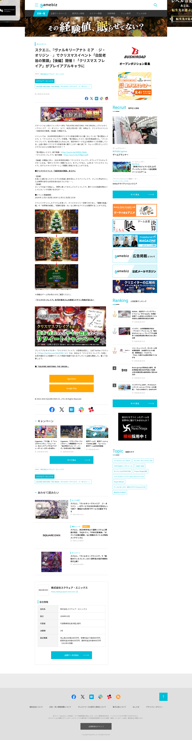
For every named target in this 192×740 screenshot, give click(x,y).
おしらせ (136, 707)
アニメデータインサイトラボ (143, 461)
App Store (71, 378)
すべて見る (71, 460)
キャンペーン (41, 44)
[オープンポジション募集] (135, 56)
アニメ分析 (141, 13)
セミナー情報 (96, 13)
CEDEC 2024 (140, 466)
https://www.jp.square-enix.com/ (63, 592)
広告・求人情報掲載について (60, 707)
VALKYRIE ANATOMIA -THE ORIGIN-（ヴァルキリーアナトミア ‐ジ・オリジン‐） (63, 86)
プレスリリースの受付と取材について (92, 707)
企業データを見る (71, 655)
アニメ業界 (126, 13)
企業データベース (59, 13)
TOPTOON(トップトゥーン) (123, 466)
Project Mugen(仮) (140, 471)
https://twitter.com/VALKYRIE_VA (53, 353)
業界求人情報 (78, 13)
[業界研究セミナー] (135, 86)
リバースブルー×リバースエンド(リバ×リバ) (129, 476)
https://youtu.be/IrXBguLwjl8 (76, 154)
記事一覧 (41, 13)
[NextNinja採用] (135, 427)
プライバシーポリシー (154, 707)
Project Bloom (119, 482)
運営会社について (36, 707)
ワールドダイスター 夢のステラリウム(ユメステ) (130, 487)
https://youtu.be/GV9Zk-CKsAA (74, 152)
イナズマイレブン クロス (122, 461)
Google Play (71, 388)
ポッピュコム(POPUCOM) (122, 471)
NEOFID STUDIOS (120, 492)
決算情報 (111, 13)
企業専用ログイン (95, 726)
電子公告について (119, 707)
